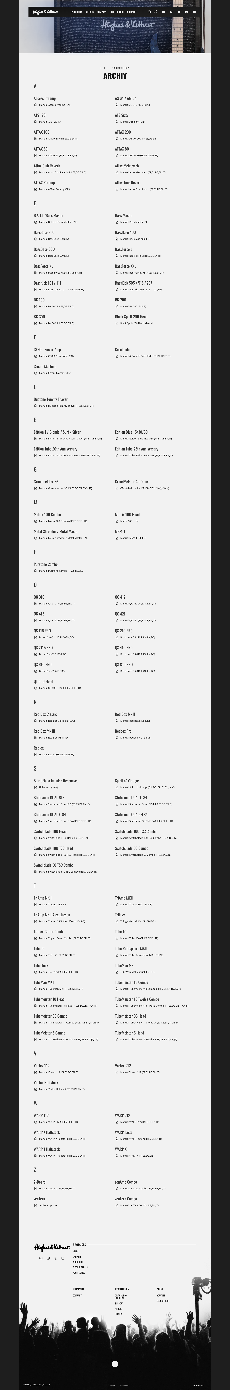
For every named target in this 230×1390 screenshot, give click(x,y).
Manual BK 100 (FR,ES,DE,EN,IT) (56, 306)
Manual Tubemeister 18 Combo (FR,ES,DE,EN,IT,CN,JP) (150, 988)
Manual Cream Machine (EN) (55, 373)
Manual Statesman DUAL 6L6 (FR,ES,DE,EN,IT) (64, 804)
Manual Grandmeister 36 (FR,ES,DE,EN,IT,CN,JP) (65, 488)
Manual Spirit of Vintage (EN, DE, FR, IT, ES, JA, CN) (148, 787)
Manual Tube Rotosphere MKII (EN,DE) (141, 955)
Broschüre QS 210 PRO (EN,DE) (137, 637)
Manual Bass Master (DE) (134, 222)
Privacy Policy (124, 1385)
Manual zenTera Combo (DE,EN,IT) (139, 1205)
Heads (76, 1251)
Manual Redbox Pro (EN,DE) (135, 737)
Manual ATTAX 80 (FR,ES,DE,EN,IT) (139, 155)
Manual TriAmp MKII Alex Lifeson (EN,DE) (62, 921)
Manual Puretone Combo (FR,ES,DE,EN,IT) (62, 570)
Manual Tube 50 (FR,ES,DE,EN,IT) (57, 955)
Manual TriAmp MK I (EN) (53, 904)
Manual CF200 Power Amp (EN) (56, 356)
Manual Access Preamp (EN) (54, 104)
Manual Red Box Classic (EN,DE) (57, 720)
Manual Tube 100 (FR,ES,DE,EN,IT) (139, 938)
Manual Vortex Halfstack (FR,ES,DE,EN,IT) (62, 1089)
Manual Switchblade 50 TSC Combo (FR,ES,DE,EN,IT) (68, 871)
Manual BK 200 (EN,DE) (133, 306)
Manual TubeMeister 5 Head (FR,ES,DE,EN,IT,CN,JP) (148, 1039)
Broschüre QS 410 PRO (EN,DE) (137, 654)
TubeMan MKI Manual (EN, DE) (137, 972)
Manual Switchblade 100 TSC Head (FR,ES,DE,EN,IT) (67, 854)
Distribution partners (121, 1297)
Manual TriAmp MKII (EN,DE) (136, 904)
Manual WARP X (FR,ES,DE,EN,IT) (138, 1155)
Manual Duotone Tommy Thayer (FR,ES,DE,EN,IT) (66, 405)
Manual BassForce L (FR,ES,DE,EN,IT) (140, 255)
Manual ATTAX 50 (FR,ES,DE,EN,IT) (58, 155)
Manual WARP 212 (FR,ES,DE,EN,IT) (139, 1122)
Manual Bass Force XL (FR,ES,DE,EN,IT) (60, 272)
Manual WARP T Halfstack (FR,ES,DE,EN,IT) (62, 1155)
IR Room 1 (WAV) (48, 787)
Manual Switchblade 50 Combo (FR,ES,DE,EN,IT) (146, 854)
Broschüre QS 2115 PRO (52, 654)
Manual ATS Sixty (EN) (132, 121)
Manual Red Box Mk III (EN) (54, 737)
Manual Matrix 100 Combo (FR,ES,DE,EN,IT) (63, 521)
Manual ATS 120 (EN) (50, 121)
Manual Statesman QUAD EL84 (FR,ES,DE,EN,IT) (146, 821)
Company (101, 12)
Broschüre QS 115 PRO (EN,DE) (56, 637)
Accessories (79, 1272)
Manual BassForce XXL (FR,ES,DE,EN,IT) (142, 272)
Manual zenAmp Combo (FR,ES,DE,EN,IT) (142, 1188)
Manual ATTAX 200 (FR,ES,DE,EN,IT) (139, 138)
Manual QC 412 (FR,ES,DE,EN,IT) (138, 603)
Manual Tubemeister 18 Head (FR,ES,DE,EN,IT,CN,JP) (68, 1005)
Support (132, 12)
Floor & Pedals (80, 1267)
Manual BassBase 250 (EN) (54, 238)
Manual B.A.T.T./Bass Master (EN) (57, 222)
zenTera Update (48, 1205)
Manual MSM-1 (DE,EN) (133, 538)
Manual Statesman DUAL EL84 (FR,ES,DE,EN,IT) (65, 821)
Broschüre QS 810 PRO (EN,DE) (137, 671)
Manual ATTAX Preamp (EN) (54, 189)
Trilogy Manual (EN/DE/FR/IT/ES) (138, 921)
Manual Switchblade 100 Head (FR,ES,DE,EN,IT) (65, 837)
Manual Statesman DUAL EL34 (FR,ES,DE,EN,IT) (146, 804)
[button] (156, 12)
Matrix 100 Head (129, 521)
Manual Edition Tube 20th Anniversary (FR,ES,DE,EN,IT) (69, 455)
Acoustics (78, 1262)
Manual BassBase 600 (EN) (54, 255)
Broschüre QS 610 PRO (52, 671)
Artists (90, 12)
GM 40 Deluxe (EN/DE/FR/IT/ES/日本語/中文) (144, 488)
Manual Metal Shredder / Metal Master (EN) (63, 538)
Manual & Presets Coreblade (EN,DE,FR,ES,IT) (145, 356)
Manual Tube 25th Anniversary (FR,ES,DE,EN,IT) (146, 455)
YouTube (161, 1295)
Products (76, 12)
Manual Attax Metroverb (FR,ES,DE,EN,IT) (142, 172)
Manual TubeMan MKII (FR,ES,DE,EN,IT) (61, 988)
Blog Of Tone (117, 12)
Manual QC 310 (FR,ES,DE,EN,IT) (56, 603)
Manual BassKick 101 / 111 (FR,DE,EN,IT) (61, 289)
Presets (118, 1314)
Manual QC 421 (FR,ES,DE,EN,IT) (138, 620)
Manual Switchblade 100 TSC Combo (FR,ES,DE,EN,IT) (149, 837)
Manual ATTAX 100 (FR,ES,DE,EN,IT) (58, 138)
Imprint (112, 1385)
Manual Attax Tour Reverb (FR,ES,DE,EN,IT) (143, 189)
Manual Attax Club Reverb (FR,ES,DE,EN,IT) (62, 172)
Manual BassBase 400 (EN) (135, 238)
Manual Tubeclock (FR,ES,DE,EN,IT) (58, 972)
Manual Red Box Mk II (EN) (135, 720)
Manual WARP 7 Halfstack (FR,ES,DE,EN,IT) (62, 1138)
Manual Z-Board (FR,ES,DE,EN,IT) (57, 1188)
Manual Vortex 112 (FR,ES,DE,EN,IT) (58, 1072)
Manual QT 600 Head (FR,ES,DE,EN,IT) (60, 687)
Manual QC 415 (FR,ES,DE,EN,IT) (56, 620)
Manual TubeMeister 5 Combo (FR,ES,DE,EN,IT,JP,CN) (68, 1039)
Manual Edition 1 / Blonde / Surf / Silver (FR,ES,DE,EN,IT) (70, 438)
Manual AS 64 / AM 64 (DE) (135, 104)
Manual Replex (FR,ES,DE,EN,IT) (56, 754)
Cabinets (77, 1256)
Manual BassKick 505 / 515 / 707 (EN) (141, 289)
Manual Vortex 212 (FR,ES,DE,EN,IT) (139, 1072)
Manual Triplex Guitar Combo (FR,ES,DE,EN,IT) (64, 938)
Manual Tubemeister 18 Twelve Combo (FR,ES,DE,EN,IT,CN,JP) (154, 1005)
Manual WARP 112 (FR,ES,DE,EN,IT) (58, 1122)
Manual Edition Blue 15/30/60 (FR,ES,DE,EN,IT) (146, 438)
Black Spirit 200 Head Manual (136, 323)
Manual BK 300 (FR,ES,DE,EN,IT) (56, 323)
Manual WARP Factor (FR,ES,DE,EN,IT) (141, 1138)
